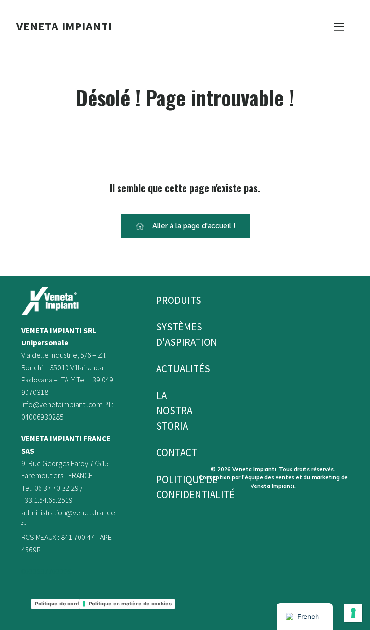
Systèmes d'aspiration (167, 334)
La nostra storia (167, 411)
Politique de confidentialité (167, 487)
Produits (167, 300)
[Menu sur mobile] (339, 26)
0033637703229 (46, 571)
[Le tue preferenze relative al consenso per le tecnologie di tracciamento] (353, 613)
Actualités (167, 368)
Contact (167, 452)
